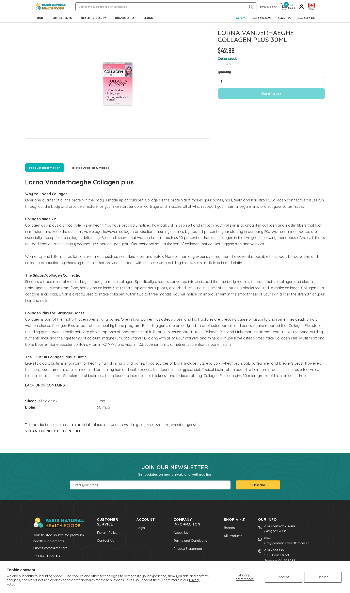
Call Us (38, 556)
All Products (233, 536)
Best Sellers (261, 17)
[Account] (301, 6)
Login (141, 528)
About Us (284, 17)
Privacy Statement (188, 549)
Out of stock (271, 94)
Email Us (53, 556)
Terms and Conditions (190, 540)
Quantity (224, 72)
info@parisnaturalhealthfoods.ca (286, 543)
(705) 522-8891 (275, 531)
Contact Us (306, 17)
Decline (323, 577)
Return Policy (107, 533)
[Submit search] (251, 6)
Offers (241, 17)
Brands (229, 528)
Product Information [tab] (44, 168)
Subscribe (258, 485)
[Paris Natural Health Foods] (50, 6)
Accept (283, 577)
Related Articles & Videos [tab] (90, 168)
